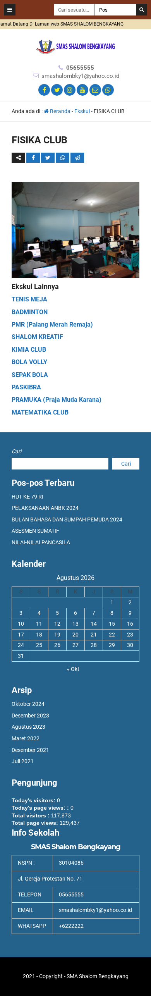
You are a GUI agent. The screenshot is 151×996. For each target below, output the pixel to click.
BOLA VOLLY (29, 362)
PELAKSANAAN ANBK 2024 (45, 508)
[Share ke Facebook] (33, 158)
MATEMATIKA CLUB (40, 412)
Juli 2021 (23, 761)
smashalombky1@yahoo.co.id (80, 75)
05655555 (80, 67)
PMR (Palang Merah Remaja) (52, 324)
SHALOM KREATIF (37, 337)
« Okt (73, 669)
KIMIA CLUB (29, 349)
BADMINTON (30, 312)
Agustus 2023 (28, 727)
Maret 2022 (25, 738)
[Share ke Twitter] (48, 158)
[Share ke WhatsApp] (62, 158)
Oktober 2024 (28, 704)
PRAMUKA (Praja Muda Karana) (56, 399)
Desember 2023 (30, 715)
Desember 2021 (30, 750)
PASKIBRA (26, 387)
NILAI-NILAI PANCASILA (41, 542)
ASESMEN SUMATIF (35, 531)
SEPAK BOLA (30, 374)
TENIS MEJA (29, 299)
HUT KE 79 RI (27, 497)
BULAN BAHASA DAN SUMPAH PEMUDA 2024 (67, 519)
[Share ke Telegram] (77, 158)
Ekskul (82, 111)
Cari (16, 451)
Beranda (59, 111)
